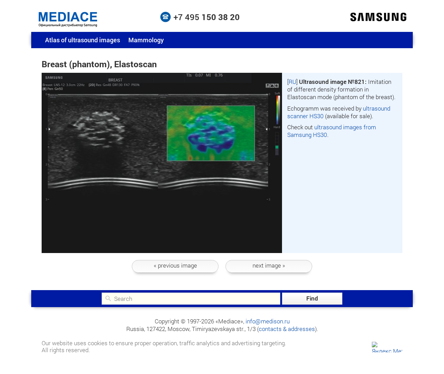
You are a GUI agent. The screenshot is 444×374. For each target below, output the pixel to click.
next (269, 265)
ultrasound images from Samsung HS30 (331, 131)
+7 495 (206, 17)
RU (292, 82)
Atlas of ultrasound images (82, 40)
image (175, 265)
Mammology (146, 40)
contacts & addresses (287, 329)
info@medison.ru (268, 321)
